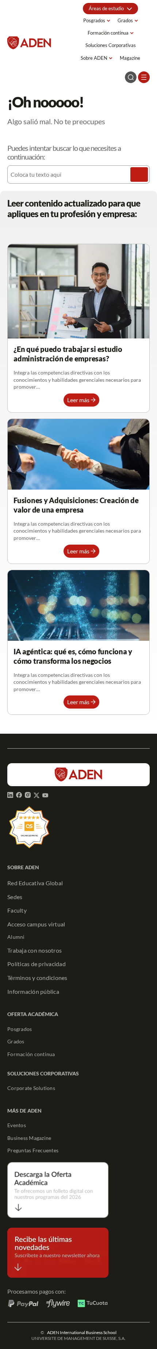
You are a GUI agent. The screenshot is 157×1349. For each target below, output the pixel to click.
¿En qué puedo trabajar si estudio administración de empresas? (68, 354)
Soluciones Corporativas (110, 45)
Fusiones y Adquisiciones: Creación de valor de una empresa (76, 505)
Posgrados (94, 20)
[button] (110, 8)
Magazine (130, 58)
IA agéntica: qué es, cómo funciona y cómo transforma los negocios (73, 656)
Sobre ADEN (94, 58)
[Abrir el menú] (144, 77)
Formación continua (108, 33)
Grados (125, 20)
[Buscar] (139, 174)
